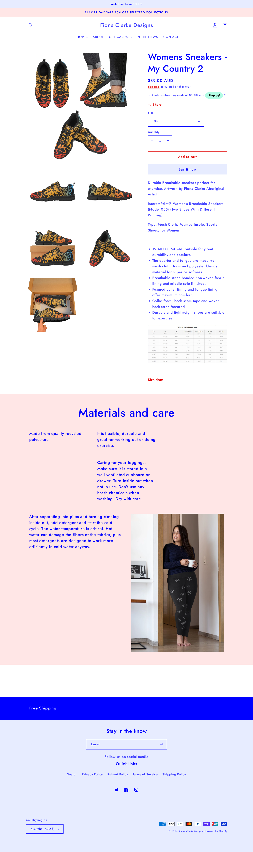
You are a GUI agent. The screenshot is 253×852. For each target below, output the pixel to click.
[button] (31, 25)
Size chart (155, 379)
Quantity (154, 132)
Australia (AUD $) (42, 829)
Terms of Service (145, 774)
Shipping (154, 87)
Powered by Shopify (215, 831)
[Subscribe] (162, 744)
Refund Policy (117, 774)
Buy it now (187, 169)
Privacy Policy (92, 774)
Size (151, 113)
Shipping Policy (174, 774)
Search (72, 774)
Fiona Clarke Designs (191, 831)
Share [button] (157, 104)
